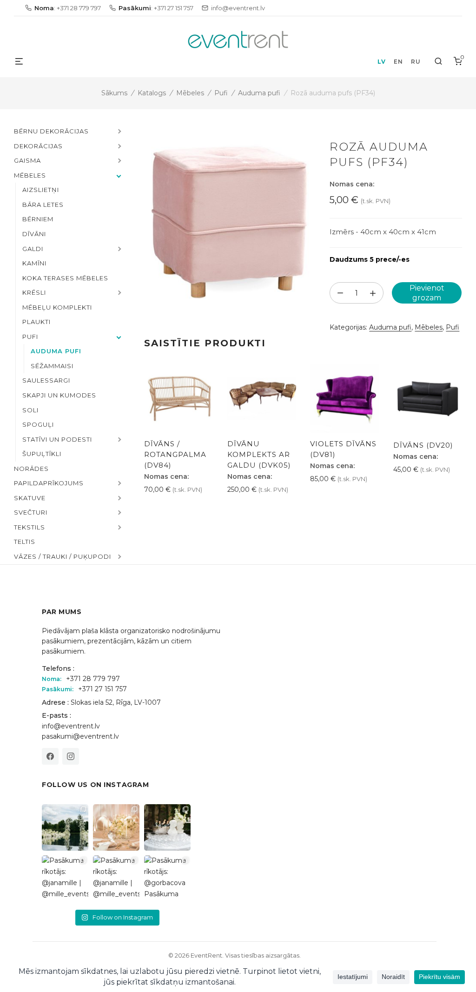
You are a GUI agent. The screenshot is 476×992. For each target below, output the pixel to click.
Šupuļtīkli (41, 453)
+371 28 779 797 (93, 679)
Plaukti (36, 321)
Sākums (114, 93)
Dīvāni (34, 234)
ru (415, 61)
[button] (119, 132)
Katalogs (152, 93)
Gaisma (27, 160)
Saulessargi (46, 380)
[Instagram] (70, 756)
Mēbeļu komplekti (57, 307)
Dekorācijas (38, 146)
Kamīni (34, 263)
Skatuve (30, 498)
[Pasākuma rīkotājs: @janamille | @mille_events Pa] (65, 827)
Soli (30, 410)
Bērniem (37, 219)
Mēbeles (190, 93)
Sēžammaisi (52, 366)
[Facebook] (50, 756)
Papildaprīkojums (49, 483)
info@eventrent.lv (71, 726)
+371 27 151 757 (102, 689)
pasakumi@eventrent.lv (80, 736)
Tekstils (29, 527)
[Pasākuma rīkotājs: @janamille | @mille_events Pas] (65, 878)
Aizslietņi (40, 189)
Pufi (221, 93)
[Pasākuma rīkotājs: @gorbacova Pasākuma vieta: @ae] (167, 878)
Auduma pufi (259, 93)
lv (381, 61)
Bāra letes (43, 204)
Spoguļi (38, 424)
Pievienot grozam (427, 293)
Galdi (32, 248)
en (398, 61)
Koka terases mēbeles (65, 278)
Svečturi (30, 512)
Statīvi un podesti (57, 439)
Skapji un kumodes (59, 395)
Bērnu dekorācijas (51, 131)
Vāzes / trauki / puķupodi (62, 556)
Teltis (24, 541)
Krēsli (34, 292)
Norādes (31, 468)
